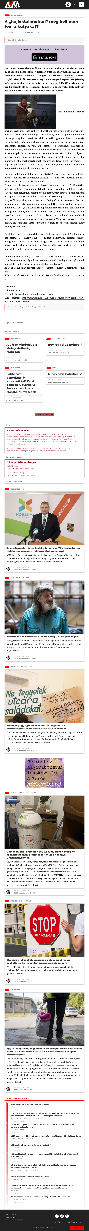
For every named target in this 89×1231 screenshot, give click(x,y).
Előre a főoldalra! (44, 414)
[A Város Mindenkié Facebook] (57, 1216)
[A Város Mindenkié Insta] (62, 1216)
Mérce (13, 1107)
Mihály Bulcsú (16, 1191)
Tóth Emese (15, 1148)
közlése (69, 75)
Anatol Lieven (16, 1159)
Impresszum (11, 1214)
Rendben (76, 1228)
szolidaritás (17, 323)
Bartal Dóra (16, 1170)
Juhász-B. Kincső (17, 1118)
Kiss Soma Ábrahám (34, 1118)
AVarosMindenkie (12, 33)
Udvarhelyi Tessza (14, 358)
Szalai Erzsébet (17, 1179)
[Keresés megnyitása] (75, 6)
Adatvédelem (11, 1217)
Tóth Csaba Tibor (17, 1130)
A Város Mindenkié (21, 567)
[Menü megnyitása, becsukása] (81, 4)
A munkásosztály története (22, 1139)
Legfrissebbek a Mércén (16, 1098)
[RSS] (67, 1216)
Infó (51, 1228)
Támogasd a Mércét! (14, 1220)
